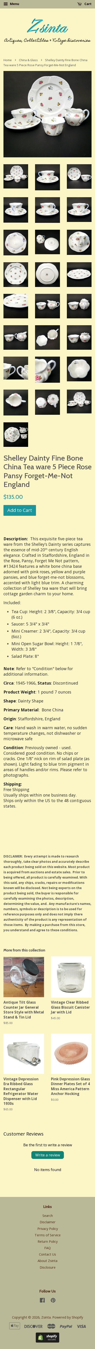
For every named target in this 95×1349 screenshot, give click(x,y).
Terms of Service (48, 1235)
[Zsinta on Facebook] (42, 1301)
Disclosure (48, 1267)
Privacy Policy (47, 1228)
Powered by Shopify (67, 1317)
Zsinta (46, 1317)
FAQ (47, 1248)
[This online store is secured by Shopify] (47, 1341)
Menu (14, 4)
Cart (87, 4)
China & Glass (28, 60)
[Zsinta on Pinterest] (53, 1301)
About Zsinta (47, 1261)
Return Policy (48, 1241)
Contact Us (47, 1254)
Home (7, 60)
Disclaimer (48, 1222)
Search (47, 1215)
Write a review (47, 1155)
